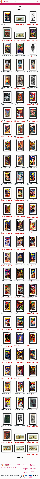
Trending (19, 468)
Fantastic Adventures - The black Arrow (19, 296)
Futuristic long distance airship (18, 23)
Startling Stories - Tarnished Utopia (6, 167)
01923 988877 (33, 465)
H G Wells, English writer (30, 23)
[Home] (5, 2)
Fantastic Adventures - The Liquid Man (6, 199)
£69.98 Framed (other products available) (6, 25)
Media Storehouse (12, 476)
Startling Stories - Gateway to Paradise (19, 167)
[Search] (27, 1)
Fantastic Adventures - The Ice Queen (6, 328)
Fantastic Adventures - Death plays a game (20, 55)
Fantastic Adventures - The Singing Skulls (20, 393)
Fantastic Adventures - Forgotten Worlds (19, 264)
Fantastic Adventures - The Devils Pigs (19, 328)
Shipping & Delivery (25, 468)
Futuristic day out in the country (31, 441)
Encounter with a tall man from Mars (32, 425)
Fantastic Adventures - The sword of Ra (32, 248)
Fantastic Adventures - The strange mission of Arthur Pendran (32, 297)
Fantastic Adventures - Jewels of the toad (20, 199)
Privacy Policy (25, 465)
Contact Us (31, 464)
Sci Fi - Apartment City (17, 87)
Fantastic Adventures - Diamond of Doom (32, 312)
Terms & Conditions (25, 469)
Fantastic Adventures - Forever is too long (33, 280)
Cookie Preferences (25, 472)
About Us (19, 464)
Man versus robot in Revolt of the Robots (6, 441)
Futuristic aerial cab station (17, 441)
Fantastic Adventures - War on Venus (6, 296)
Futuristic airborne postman (18, 453)
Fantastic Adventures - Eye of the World (32, 103)
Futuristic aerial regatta (4, 453)
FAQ (23, 464)
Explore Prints (19, 465)
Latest (18, 469)
